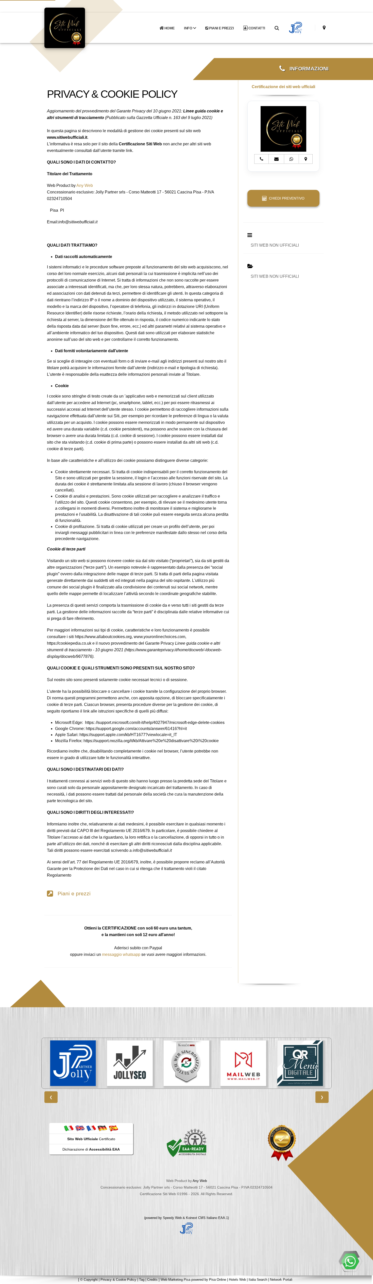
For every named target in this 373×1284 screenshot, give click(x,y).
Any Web (84, 185)
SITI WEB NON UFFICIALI (275, 245)
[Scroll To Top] (364, 1278)
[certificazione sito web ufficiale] (282, 1143)
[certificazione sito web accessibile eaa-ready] (186, 1143)
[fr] (91, 1128)
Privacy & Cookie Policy (118, 1279)
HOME (169, 28)
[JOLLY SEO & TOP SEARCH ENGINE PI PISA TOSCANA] (82, 1063)
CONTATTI (256, 28)
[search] (276, 28)
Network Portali (281, 1279)
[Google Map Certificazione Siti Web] (324, 28)
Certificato (91, 1139)
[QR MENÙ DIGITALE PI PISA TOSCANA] (253, 1063)
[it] (69, 1128)
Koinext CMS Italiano (202, 1218)
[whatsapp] (350, 1261)
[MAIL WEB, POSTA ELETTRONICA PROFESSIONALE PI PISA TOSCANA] (196, 1063)
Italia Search (258, 1279)
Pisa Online (217, 1279)
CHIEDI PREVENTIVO (285, 198)
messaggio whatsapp (121, 954)
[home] (77, 27)
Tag (141, 1279)
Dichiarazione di (91, 1149)
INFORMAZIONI (307, 69)
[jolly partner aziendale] (296, 28)
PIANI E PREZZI (221, 28)
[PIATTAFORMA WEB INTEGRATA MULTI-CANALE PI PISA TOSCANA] (139, 1063)
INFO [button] (188, 28)
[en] (80, 1128)
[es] (113, 1128)
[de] (102, 1128)
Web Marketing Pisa (175, 1279)
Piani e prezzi (72, 894)
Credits (152, 1279)
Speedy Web (172, 1218)
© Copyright (89, 1279)
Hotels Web (237, 1279)
